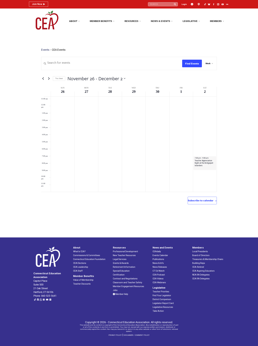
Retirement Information (124, 267)
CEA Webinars (159, 282)
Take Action (158, 311)
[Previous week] (43, 78)
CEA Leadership (80, 267)
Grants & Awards (121, 263)
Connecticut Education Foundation (89, 259)
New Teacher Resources (124, 255)
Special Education (121, 271)
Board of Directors (200, 255)
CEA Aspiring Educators (203, 271)
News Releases (160, 267)
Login (184, 4)
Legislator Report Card (163, 303)
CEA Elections (79, 263)
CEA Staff (78, 271)
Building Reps (198, 263)
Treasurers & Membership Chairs (207, 259)
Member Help (121, 294)
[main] (129, 133)
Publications (158, 259)
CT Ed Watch (159, 271)
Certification (119, 275)
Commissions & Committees (86, 255)
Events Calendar (160, 255)
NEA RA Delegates (201, 275)
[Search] (175, 4)
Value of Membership (83, 280)
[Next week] (49, 78)
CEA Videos (158, 278)
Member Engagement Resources (128, 286)
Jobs (115, 290)
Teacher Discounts (82, 284)
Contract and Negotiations (125, 278)
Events (45, 49)
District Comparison (162, 299)
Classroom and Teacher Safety (127, 282)
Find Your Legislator (162, 295)
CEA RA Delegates (201, 278)
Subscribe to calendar (200, 200)
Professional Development (125, 251)
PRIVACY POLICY (115, 335)
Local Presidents (200, 251)
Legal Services (119, 259)
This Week (59, 78)
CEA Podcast (159, 275)
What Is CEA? (79, 251)
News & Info (158, 263)
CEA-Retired (198, 267)
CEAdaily (157, 251)
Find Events (192, 63)
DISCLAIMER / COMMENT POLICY (136, 335)
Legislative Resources (163, 307)
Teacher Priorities (161, 291)
